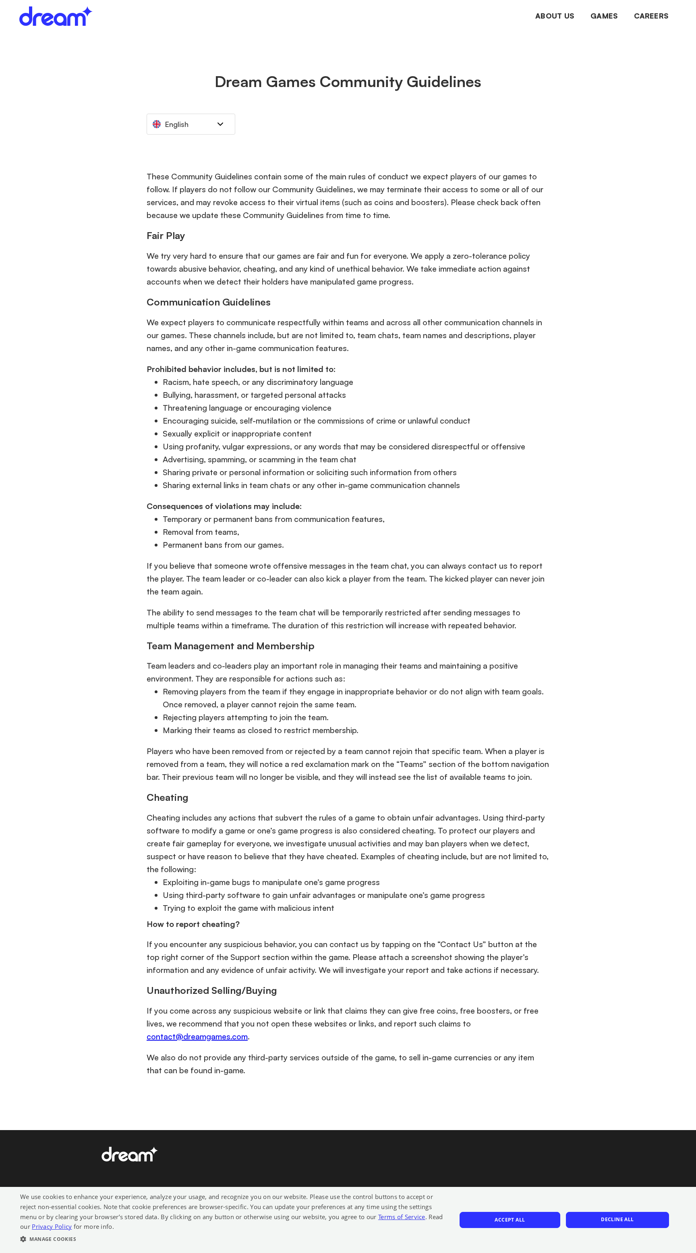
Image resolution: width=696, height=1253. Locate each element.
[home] (56, 16)
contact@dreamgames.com (197, 1036)
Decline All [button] (617, 1219)
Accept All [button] (510, 1219)
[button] (232, 1239)
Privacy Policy (52, 1226)
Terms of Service (401, 1217)
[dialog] (348, 1220)
